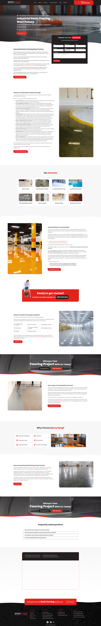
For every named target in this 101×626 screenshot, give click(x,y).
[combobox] (69, 50)
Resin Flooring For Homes (47, 613)
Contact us (33, 615)
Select (65, 48)
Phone (76, 44)
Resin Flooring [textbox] (67, 50)
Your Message (55, 52)
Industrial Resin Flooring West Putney (50, 555)
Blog (61, 2)
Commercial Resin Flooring (20, 151)
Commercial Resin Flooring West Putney (32, 556)
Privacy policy (33, 618)
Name (54, 44)
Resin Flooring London (78, 611)
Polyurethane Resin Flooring (48, 618)
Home (35, 2)
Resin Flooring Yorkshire (78, 613)
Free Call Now (70, 602)
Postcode (55, 48)
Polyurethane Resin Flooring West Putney (51, 556)
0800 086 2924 (85, 3)
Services (45, 2)
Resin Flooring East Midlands (79, 617)
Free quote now (44, 368)
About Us (40, 2)
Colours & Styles (53, 2)
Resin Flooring (18, 341)
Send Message (56, 60)
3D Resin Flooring (62, 613)
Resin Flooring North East (79, 615)
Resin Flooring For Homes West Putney (32, 555)
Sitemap (32, 616)
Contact (65, 2)
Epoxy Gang (17, 484)
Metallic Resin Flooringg (63, 615)
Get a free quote (21, 33)
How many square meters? (80, 48)
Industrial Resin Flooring (20, 77)
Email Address (67, 44)
